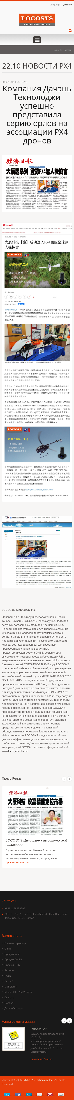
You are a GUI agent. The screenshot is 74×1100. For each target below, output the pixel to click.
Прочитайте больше (17, 862)
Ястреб (8, 981)
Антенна (9, 970)
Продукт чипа (12, 954)
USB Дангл (10, 986)
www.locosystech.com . (16, 751)
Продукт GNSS (13, 959)
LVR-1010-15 (39, 1029)
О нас (7, 948)
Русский (66, 4)
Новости (67, 50)
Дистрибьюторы (13, 1008)
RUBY (7, 975)
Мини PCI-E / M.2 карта (18, 992)
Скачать (9, 997)
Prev (64, 779)
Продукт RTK (12, 964)
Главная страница (15, 943)
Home (56, 50)
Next (69, 779)
